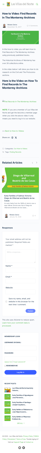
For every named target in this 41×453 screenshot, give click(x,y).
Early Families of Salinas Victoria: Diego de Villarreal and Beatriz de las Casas (19, 198)
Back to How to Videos (14, 131)
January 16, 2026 (15, 217)
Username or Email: (12, 342)
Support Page (18, 442)
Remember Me (12, 366)
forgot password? (19, 362)
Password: (9, 353)
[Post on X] (16, 137)
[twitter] (23, 447)
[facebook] (19, 447)
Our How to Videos (20, 148)
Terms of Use (20, 439)
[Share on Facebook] (12, 137)
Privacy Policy (28, 436)
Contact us (29, 442)
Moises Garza (12, 25)
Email (9, 277)
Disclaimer (11, 439)
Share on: (6, 137)
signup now (8, 362)
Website (9, 288)
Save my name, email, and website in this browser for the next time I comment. (21, 301)
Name (9, 266)
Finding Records (15, 152)
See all (20, 423)
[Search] (37, 4)
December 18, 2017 (14, 27)
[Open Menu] (3, 4)
